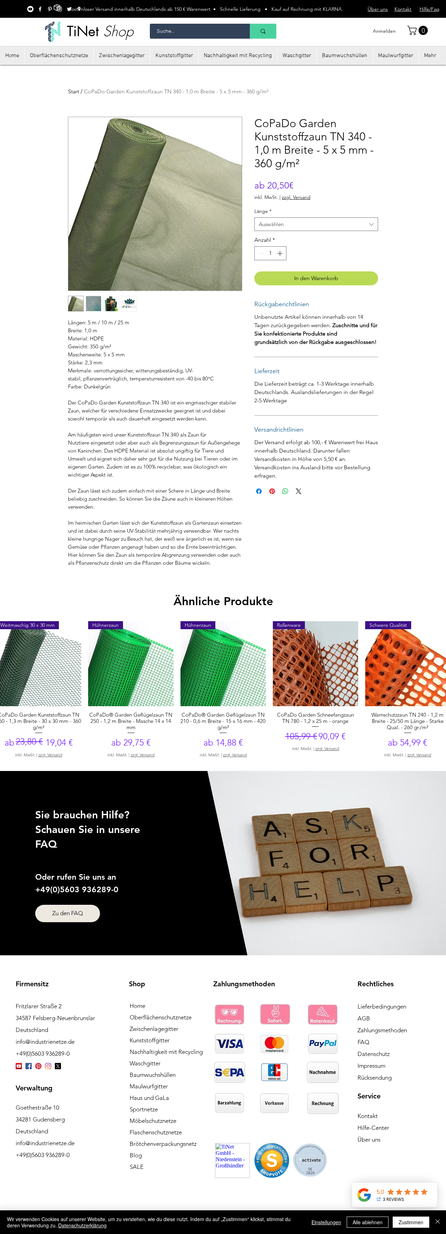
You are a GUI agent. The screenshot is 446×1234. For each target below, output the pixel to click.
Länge (262, 211)
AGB (363, 1018)
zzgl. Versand (296, 197)
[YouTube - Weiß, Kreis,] (30, 9)
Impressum (371, 1065)
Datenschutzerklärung (82, 1225)
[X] (58, 1066)
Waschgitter (145, 1063)
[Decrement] (260, 253)
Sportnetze (144, 1109)
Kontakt (367, 1115)
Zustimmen (411, 1222)
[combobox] (316, 224)
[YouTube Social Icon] (19, 1066)
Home (137, 1005)
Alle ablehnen (368, 1222)
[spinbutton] (270, 253)
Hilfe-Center (373, 1127)
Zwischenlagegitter (154, 1028)
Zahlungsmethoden (382, 1030)
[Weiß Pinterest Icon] (50, 9)
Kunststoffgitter (150, 1040)
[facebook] (40, 9)
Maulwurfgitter (149, 1086)
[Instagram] (48, 1066)
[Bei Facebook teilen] (259, 491)
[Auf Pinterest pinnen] (272, 491)
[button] (418, 30)
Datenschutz (373, 1053)
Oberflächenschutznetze (161, 1017)
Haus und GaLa (149, 1097)
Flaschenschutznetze (156, 1132)
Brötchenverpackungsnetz (163, 1143)
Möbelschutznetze (153, 1120)
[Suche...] (263, 31)
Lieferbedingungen (381, 1006)
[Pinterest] (38, 1066)
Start (73, 91)
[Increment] (280, 253)
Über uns (368, 1139)
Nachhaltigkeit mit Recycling (166, 1051)
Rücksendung (374, 1077)
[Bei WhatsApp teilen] (285, 491)
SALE (137, 1166)
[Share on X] (298, 491)
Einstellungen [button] (326, 1222)
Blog (136, 1155)
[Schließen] (437, 1222)
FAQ (363, 1042)
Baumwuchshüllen (153, 1074)
